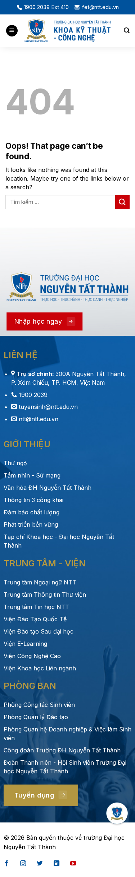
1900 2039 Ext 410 (46, 7)
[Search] (127, 30)
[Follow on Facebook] (6, 863)
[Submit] (122, 202)
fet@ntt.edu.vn (100, 7)
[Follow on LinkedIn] (56, 863)
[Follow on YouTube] (73, 863)
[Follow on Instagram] (23, 863)
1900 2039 (33, 394)
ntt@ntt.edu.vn (38, 419)
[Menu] (12, 31)
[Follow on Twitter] (39, 863)
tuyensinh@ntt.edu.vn (48, 406)
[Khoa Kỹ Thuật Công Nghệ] (67, 30)
